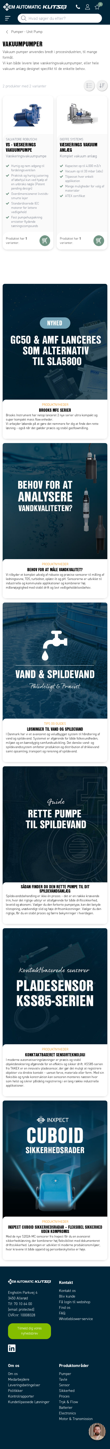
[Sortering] (102, 85)
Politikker (15, 1390)
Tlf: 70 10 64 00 (20, 1304)
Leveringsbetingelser (24, 1385)
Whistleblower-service (76, 1319)
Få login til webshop (74, 1302)
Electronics (67, 1413)
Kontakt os (67, 1290)
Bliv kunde (67, 1296)
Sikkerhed (66, 1390)
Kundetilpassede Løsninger (28, 1402)
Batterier (65, 1407)
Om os (13, 1374)
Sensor (64, 1385)
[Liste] (89, 85)
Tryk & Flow (68, 1402)
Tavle (63, 1379)
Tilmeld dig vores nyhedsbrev (29, 1331)
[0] (97, 7)
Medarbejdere (18, 1379)
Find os (64, 1307)
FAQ (62, 1313)
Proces (64, 1396)
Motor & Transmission (76, 1419)
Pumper (65, 1374)
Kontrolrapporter (21, 1396)
